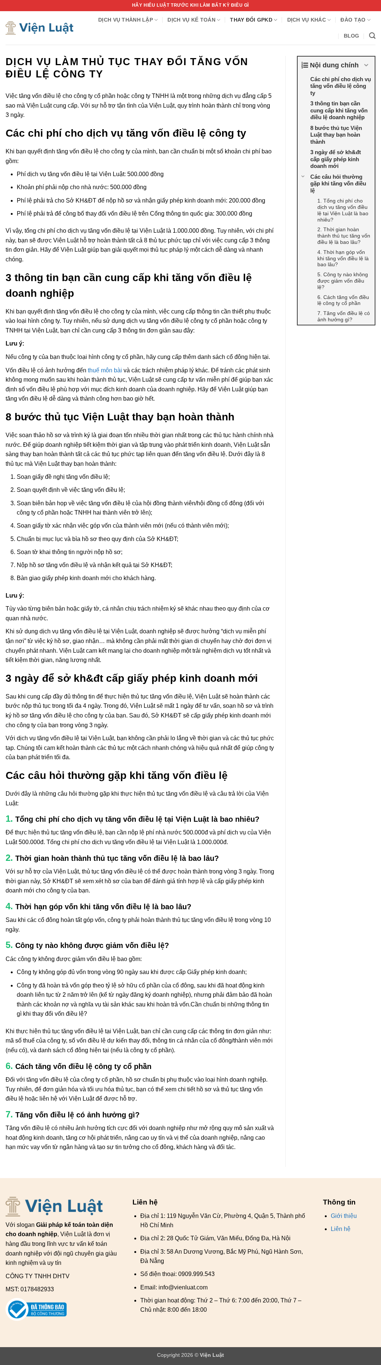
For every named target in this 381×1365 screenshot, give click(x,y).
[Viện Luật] (40, 28)
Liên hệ (340, 1229)
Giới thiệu (344, 1216)
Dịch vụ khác (306, 20)
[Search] (372, 36)
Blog (351, 36)
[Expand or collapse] (366, 65)
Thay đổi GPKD (251, 20)
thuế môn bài (105, 370)
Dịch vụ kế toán (191, 20)
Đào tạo (352, 20)
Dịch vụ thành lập (125, 20)
